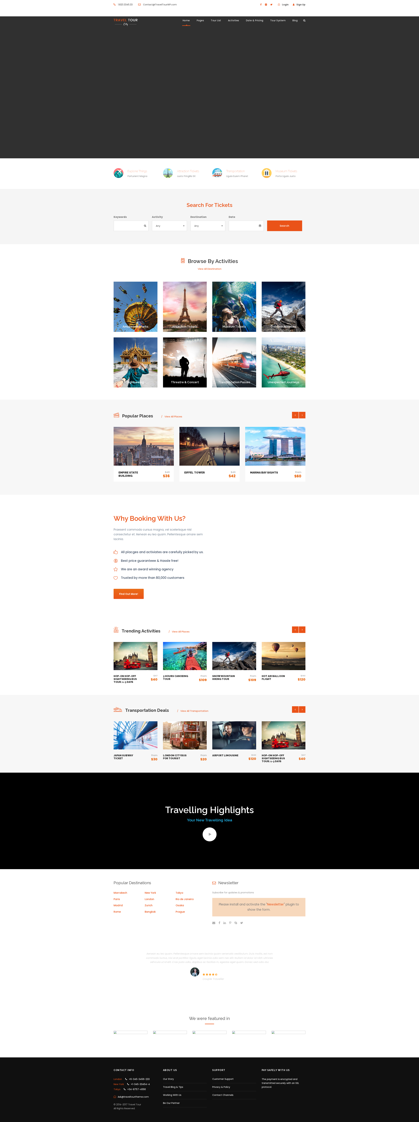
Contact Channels (222, 1095)
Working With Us (172, 1095)
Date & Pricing (254, 20)
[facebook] (261, 4)
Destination (198, 217)
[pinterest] (230, 923)
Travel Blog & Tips (173, 1087)
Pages (200, 20)
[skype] (236, 923)
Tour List (216, 20)
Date (232, 217)
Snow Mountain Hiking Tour (223, 678)
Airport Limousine (225, 755)
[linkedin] (224, 923)
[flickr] (266, 4)
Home (186, 20)
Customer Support (223, 1079)
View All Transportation (194, 711)
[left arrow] (295, 415)
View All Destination (209, 269)
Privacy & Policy (221, 1087)
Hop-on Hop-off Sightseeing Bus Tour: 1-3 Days (125, 679)
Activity (157, 217)
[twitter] (271, 4)
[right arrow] (302, 415)
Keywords (120, 217)
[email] (213, 923)
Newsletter (275, 904)
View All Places (173, 416)
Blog (295, 20)
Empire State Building (128, 474)
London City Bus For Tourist (175, 757)
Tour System (278, 20)
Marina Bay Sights (264, 472)
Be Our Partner (171, 1103)
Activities (233, 20)
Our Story (168, 1079)
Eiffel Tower (194, 472)
